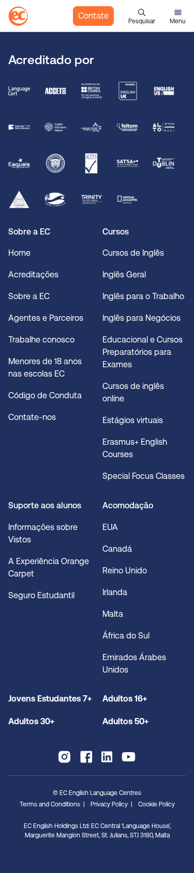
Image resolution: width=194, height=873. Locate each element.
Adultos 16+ (124, 699)
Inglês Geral (124, 274)
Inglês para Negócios (141, 318)
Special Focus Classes (143, 476)
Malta (112, 614)
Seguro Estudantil (41, 595)
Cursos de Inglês (133, 253)
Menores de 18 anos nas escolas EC (45, 367)
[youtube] (129, 757)
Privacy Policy (109, 804)
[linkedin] (106, 757)
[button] (141, 16)
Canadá (117, 549)
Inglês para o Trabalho (143, 296)
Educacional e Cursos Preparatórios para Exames (142, 352)
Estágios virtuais (132, 420)
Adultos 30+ (31, 721)
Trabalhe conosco (41, 340)
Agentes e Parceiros (45, 318)
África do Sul (126, 636)
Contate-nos (32, 417)
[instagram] (64, 757)
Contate (93, 16)
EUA (110, 527)
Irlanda (114, 592)
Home (19, 253)
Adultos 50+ (125, 721)
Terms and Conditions (50, 804)
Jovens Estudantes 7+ (50, 699)
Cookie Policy (156, 804)
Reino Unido (124, 570)
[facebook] (86, 757)
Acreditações (33, 274)
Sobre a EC (29, 296)
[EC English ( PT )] (18, 16)
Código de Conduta (45, 395)
